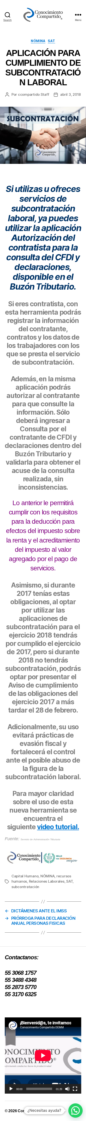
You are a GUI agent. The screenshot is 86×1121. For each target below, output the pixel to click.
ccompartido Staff (33, 94)
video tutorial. (58, 827)
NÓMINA (38, 41)
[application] (43, 1055)
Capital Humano (24, 876)
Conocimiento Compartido (41, 1111)
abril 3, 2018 (70, 94)
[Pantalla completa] (75, 1088)
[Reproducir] (11, 1088)
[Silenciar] (67, 1088)
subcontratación (25, 887)
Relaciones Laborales (46, 881)
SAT (51, 41)
